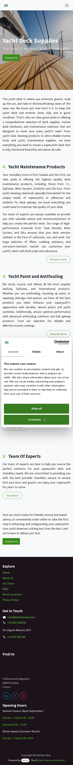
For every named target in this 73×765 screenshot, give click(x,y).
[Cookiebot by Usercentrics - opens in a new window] (54, 342)
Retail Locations (12, 594)
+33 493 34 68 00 (16, 622)
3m (68, 184)
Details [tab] (36, 351)
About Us (8, 578)
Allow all (36, 408)
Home (6, 572)
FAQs (5, 589)
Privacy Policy (11, 599)
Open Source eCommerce (51, 760)
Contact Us (11, 57)
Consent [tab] (13, 351)
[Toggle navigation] (66, 5)
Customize (34, 419)
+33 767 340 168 (16, 637)
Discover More (58, 334)
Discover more (58, 259)
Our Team (8, 583)
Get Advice (12, 495)
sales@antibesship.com (21, 617)
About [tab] (60, 351)
